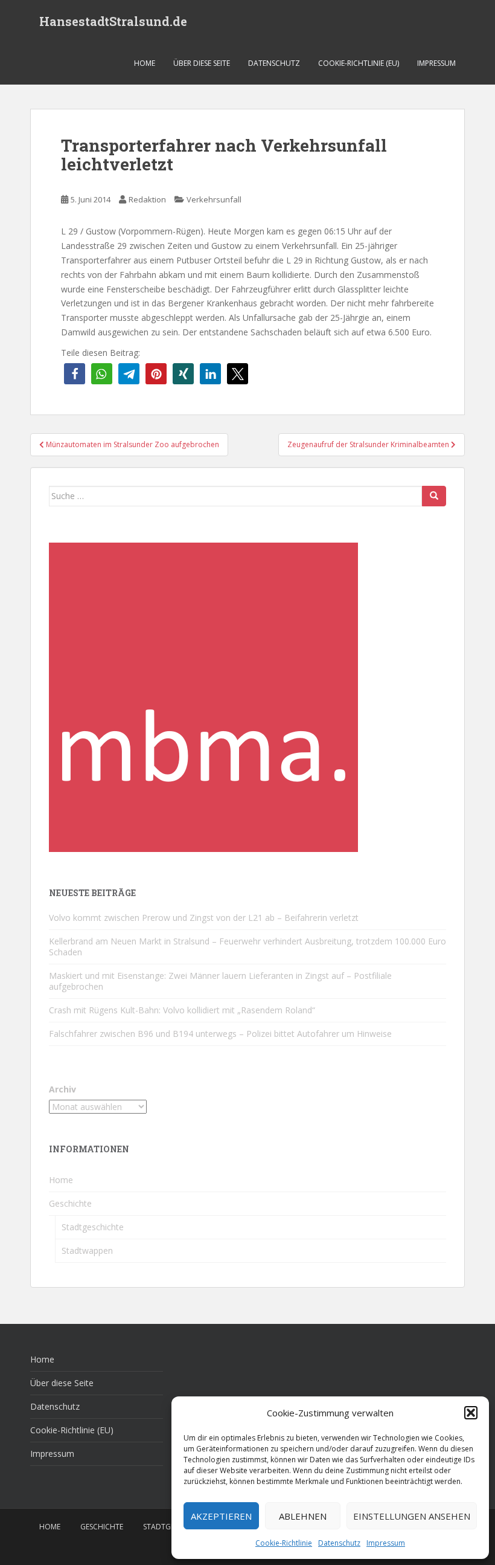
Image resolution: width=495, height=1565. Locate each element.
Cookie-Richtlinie (283, 1543)
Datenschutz (339, 1543)
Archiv (62, 1089)
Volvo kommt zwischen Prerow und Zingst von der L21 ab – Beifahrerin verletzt (204, 917)
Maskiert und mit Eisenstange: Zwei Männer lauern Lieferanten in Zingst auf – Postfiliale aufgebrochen (220, 981)
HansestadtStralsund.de (113, 21)
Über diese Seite (201, 63)
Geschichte (70, 1203)
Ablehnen (303, 1516)
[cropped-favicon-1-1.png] (203, 696)
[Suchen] (434, 496)
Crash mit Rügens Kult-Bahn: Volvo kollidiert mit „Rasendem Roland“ (182, 1010)
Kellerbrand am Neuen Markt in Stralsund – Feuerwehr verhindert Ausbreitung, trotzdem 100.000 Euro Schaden (247, 946)
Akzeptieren (221, 1516)
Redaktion (147, 199)
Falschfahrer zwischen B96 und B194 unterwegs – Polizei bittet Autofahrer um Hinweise (220, 1033)
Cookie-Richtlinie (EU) (358, 63)
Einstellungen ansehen (411, 1516)
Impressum (385, 1543)
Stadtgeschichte (93, 1227)
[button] (471, 1413)
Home (144, 63)
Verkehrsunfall (214, 199)
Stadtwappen (87, 1250)
